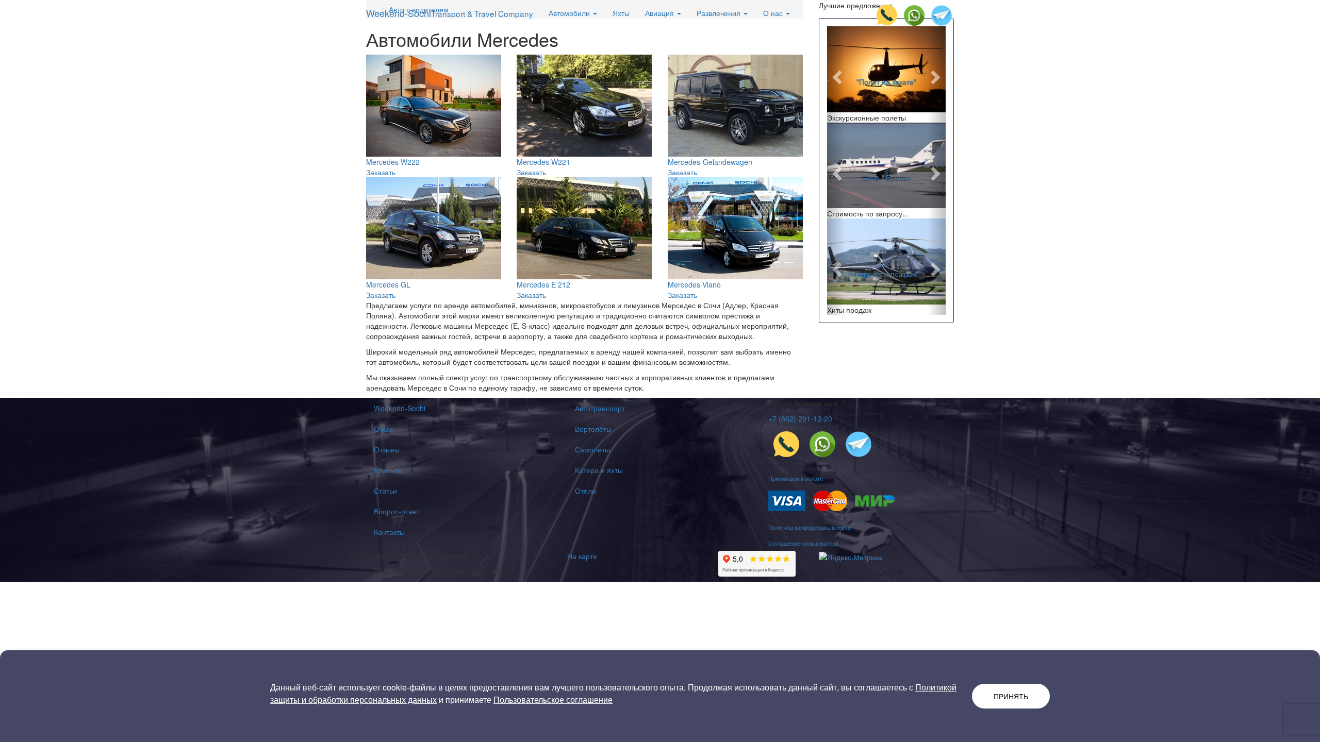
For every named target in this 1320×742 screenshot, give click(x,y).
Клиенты (388, 470)
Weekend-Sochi (449, 13)
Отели (585, 490)
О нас (383, 429)
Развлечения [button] (719, 13)
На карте (582, 556)
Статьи (385, 490)
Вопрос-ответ (396, 511)
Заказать (380, 172)
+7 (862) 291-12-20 (800, 418)
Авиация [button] (660, 13)
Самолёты (592, 449)
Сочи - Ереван (886, 177)
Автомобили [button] (570, 13)
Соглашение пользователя (803, 543)
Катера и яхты (599, 470)
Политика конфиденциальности (809, 527)
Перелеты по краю (886, 273)
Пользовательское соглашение (553, 699)
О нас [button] (774, 13)
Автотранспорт (600, 408)
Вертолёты (593, 429)
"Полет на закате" (886, 81)
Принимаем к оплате (795, 478)
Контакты (389, 532)
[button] (836, 74)
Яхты (621, 13)
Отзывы (387, 449)
